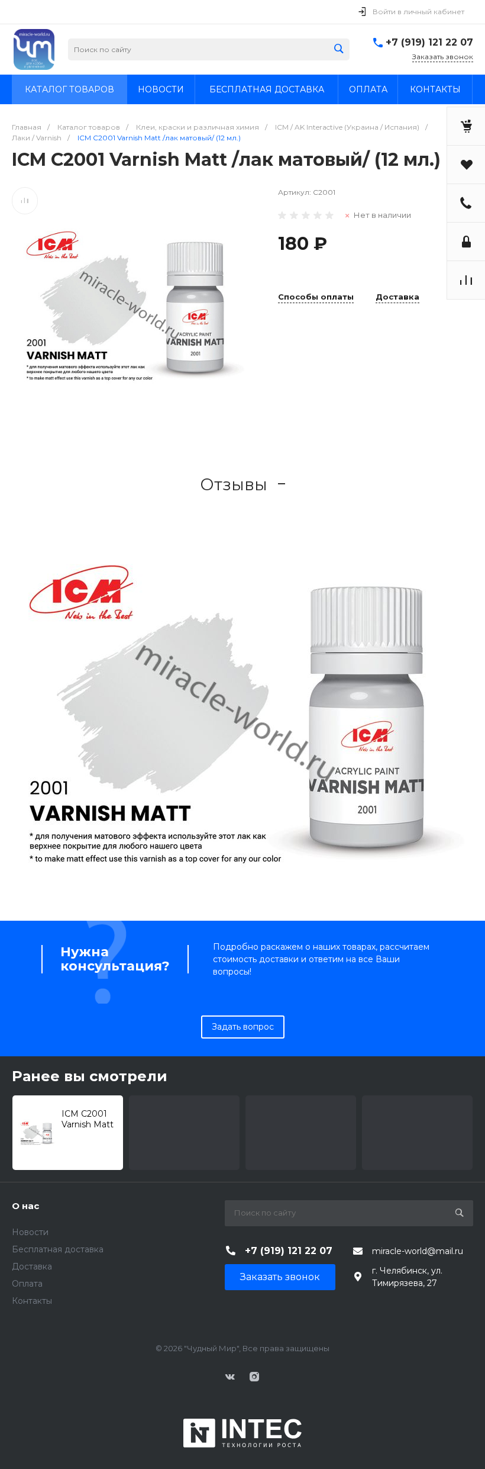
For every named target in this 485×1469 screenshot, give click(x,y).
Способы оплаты (316, 297)
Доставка (397, 297)
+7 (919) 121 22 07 (429, 42)
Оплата (27, 1283)
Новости (30, 1232)
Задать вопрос (243, 1026)
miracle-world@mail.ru (417, 1251)
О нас (25, 1205)
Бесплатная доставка (58, 1249)
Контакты (32, 1301)
